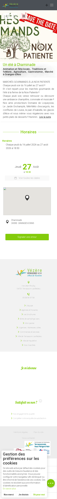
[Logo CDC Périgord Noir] (37, 444)
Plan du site (38, 432)
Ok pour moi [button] (39, 494)
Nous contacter (28, 438)
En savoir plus (9, 488)
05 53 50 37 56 (28, 297)
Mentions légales (21, 432)
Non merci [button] (9, 494)
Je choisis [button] (23, 494)
